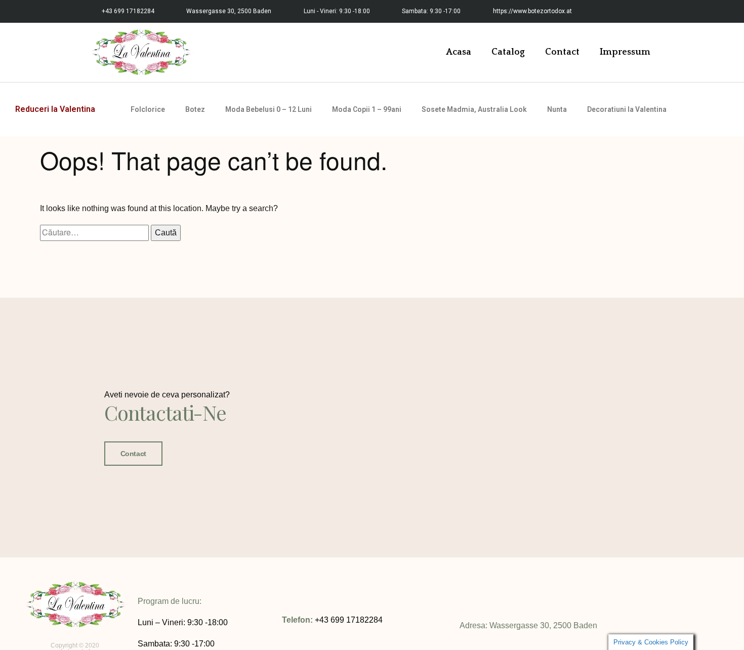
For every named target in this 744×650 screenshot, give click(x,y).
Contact (562, 52)
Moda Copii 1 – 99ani (366, 109)
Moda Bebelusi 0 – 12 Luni (268, 109)
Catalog (508, 52)
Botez (195, 109)
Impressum (625, 52)
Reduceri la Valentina (55, 109)
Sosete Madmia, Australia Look (474, 109)
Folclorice (148, 109)
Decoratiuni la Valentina (627, 109)
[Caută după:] (95, 232)
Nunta (557, 109)
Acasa (458, 52)
